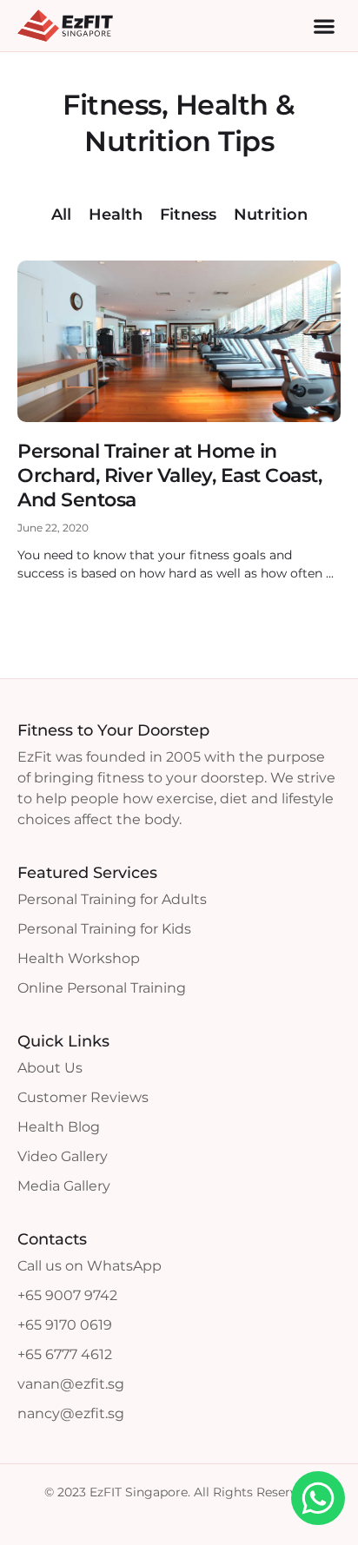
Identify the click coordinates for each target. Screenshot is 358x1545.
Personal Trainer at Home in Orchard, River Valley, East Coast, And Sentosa (169, 475)
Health (116, 214)
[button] (324, 26)
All (61, 214)
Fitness (188, 214)
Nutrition (271, 214)
